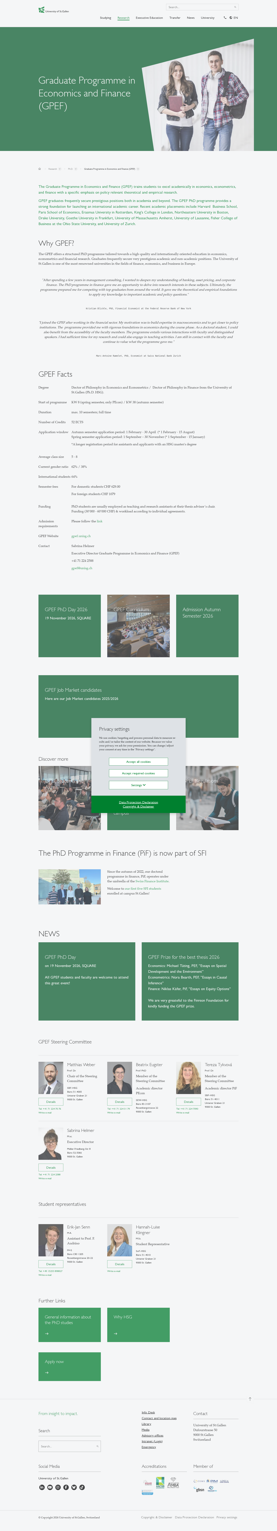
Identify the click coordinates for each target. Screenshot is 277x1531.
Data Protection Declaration (138, 802)
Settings (137, 785)
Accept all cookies (138, 762)
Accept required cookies (138, 773)
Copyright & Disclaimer (138, 806)
